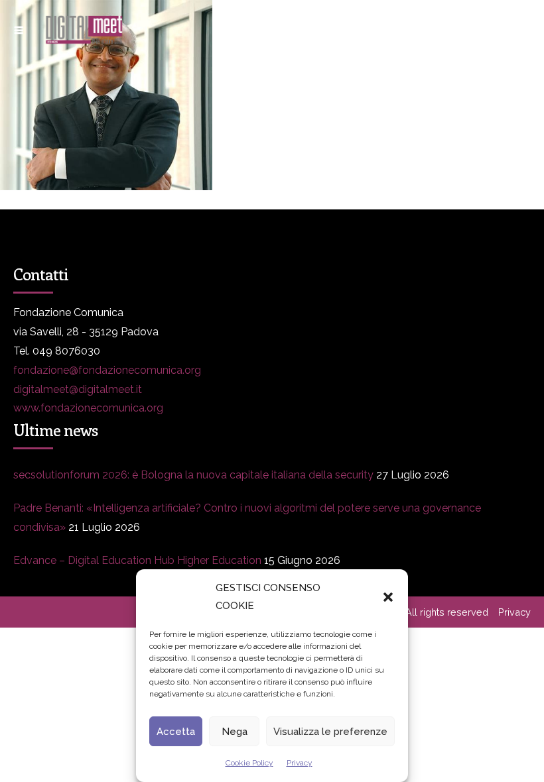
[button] (388, 597)
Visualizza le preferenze (330, 732)
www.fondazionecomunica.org (88, 408)
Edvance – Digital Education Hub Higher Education (137, 560)
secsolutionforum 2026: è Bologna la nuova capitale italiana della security (193, 475)
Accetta (176, 732)
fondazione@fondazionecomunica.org (107, 370)
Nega (234, 732)
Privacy (299, 762)
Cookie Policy (249, 762)
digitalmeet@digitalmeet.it (77, 389)
